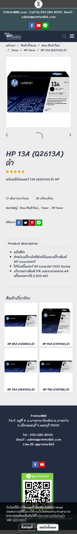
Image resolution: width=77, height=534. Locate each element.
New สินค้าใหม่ (29, 208)
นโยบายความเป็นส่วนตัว (51, 515)
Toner (45, 208)
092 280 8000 (51, 12)
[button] (63, 36)
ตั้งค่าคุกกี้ (27, 527)
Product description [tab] (23, 243)
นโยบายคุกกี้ (19, 520)
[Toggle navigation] (72, 36)
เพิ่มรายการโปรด (19, 198)
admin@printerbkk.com (44, 439)
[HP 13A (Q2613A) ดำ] (38, 92)
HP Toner (57, 208)
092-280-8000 (41, 435)
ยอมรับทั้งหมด (47, 527)
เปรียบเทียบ (46, 198)
